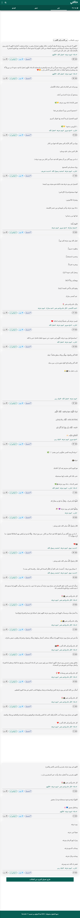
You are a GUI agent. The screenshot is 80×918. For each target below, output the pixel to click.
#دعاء (75, 55)
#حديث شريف (46, 171)
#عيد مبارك (50, 308)
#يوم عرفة (68, 55)
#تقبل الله (60, 55)
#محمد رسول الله (57, 171)
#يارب (74, 130)
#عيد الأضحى (72, 308)
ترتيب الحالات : (73, 40)
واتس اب (12, 59)
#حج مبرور (68, 130)
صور (36, 8)
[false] (2, 2)
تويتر (20, 59)
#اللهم (54, 55)
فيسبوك (27, 59)
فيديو (14, 8)
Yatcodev (24, 914)
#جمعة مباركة (72, 228)
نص (58, 8)
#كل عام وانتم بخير (60, 308)
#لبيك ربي (58, 399)
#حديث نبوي (72, 548)
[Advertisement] (40, 24)
